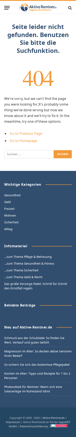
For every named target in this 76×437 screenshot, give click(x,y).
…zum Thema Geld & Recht (23, 277)
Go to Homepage (23, 140)
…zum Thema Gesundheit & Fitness (29, 263)
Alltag (8, 229)
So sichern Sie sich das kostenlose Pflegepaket (37, 365)
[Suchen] (69, 7)
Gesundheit (12, 195)
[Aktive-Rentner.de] (37, 8)
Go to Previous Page (26, 133)
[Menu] (7, 7)
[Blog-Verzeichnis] (58, 426)
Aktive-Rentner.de (53, 418)
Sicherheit (11, 222)
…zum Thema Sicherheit (21, 270)
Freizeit (9, 209)
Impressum (13, 422)
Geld (7, 202)
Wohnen (10, 215)
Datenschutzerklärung (34, 426)
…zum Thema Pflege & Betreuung (28, 257)
